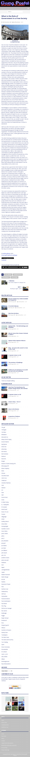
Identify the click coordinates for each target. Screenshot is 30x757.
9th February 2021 (12, 301)
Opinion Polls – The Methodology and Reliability (18, 326)
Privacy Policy (4, 747)
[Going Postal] (15, 6)
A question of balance (14, 416)
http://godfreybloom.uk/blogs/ (9, 255)
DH (2, 490)
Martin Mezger (4, 577)
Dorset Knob (4, 497)
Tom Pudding (4, 642)
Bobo (2, 470)
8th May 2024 (11, 307)
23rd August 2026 (12, 372)
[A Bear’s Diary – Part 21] (4, 403)
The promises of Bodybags (15, 362)
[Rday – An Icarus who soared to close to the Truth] (4, 349)
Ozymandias (4, 596)
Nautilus (3, 581)
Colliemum (3, 480)
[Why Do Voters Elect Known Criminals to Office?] (4, 335)
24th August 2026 (12, 356)
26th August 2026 (12, 328)
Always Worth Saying (6, 439)
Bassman (3, 458)
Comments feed (5, 724)
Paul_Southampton (5, 601)
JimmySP (3, 543)
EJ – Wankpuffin (5, 504)
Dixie (2, 492)
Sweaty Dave (4, 632)
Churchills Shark (5, 475)
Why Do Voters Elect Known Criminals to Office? (18, 334)
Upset (2, 644)
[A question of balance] (4, 418)
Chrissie (3, 473)
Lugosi (3, 572)
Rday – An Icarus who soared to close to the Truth (18, 348)
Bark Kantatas (4, 454)
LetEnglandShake (5, 569)
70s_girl (3, 427)
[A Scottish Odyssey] (4, 307)
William (3, 659)
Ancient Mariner (5, 441)
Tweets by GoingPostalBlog (8, 380)
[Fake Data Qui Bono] (4, 315)
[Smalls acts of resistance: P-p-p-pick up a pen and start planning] (4, 371)
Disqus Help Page (5, 750)
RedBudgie (4, 613)
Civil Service (8, 274)
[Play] (3, 267)
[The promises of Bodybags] (4, 364)
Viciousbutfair (4, 649)
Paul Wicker (4, 603)
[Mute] (22, 267)
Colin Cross (4, 478)
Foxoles (3, 514)
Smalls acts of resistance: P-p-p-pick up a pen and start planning (18, 370)
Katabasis (3, 562)
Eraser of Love (4, 512)
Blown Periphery (5, 468)
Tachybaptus (4, 635)
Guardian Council (5, 528)
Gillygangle (3, 516)
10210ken (3, 432)
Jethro (2, 536)
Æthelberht (4, 434)
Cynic (2, 485)
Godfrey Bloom (17, 22)
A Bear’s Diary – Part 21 (14, 401)
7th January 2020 (12, 418)
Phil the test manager (6, 608)
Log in (2, 720)
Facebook (3, 260)
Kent (2, 565)
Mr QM (3, 579)
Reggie (3, 615)
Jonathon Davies (5, 557)
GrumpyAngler (4, 526)
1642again (3, 429)
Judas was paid (4, 560)
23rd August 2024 (12, 410)
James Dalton (4, 533)
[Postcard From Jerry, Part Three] (21, 708)
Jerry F (2, 538)
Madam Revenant (5, 574)
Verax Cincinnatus (5, 647)
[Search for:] (15, 11)
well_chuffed (4, 656)
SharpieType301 (5, 625)
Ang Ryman (4, 444)
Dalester (3, 487)
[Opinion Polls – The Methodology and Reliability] (4, 327)
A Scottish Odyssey (13, 306)
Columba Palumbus (6, 483)
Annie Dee (3, 446)
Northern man (4, 589)
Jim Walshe (4, 545)
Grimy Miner (4, 524)
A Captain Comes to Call (14, 355)
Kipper (2, 567)
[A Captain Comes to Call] (4, 357)
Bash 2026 (3, 736)
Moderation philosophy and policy (9, 745)
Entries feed (4, 722)
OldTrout (3, 594)
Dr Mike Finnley (5, 502)
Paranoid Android (5, 598)
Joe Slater (3, 548)
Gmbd (2, 519)
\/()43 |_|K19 (4, 654)
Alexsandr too (4, 437)
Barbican (3, 456)
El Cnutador (4, 507)
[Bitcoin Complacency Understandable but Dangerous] (4, 300)
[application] (15, 267)
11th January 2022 (12, 390)
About (2, 738)
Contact (3, 740)
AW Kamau (4, 451)
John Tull (3, 555)
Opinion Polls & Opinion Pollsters (16, 340)
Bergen (3, 461)
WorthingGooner (5, 661)
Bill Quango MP (5, 466)
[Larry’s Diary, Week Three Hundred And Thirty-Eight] (15, 708)
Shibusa (3, 627)
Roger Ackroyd (4, 618)
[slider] (26, 267)
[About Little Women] (4, 410)
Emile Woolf (4, 509)
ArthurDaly (3, 449)
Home (2, 734)
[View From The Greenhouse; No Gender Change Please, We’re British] (4, 389)
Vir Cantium (4, 651)
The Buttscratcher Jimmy (7, 639)
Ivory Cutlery (4, 531)
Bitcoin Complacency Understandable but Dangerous (18, 299)
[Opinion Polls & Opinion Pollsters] (4, 342)
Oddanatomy (4, 591)
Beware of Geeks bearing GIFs (8, 463)
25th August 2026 (12, 342)
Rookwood (4, 620)
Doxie (2, 499)
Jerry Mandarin (4, 540)
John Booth (4, 552)
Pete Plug (3, 606)
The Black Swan (5, 637)
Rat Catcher (4, 610)
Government (6, 277)
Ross (2, 623)
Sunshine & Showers (6, 630)
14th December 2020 (7, 22)
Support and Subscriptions (7, 743)
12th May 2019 (12, 403)
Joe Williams (4, 550)
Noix (2, 586)
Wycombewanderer (6, 663)
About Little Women (13, 409)
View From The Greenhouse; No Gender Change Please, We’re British (18, 387)
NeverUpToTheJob (5, 584)
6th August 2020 (12, 315)
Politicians (14, 277)
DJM (2, 495)
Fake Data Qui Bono (13, 313)
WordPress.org (4, 727)
